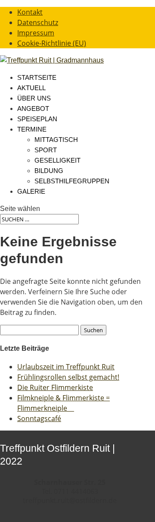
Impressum (35, 33)
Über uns (34, 98)
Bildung (48, 170)
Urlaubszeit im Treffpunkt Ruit (66, 366)
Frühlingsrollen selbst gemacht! (68, 377)
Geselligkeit (57, 160)
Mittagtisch (56, 139)
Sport (45, 150)
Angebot (33, 108)
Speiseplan (37, 119)
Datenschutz (37, 22)
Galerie (31, 191)
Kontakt (30, 12)
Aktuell (31, 87)
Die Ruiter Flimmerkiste (55, 387)
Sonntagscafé (39, 418)
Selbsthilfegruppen (71, 181)
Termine (31, 129)
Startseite (36, 77)
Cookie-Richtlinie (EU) (51, 43)
